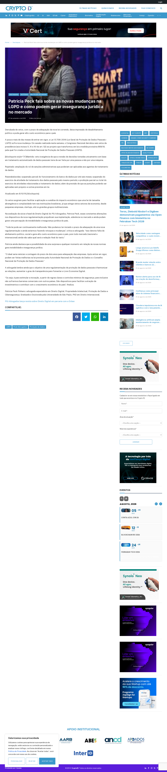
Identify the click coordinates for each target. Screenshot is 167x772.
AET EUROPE (136, 133)
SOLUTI (123, 158)
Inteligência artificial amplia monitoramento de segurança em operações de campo (148, 321)
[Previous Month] (156, 503)
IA (43, 15)
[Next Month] (160, 503)
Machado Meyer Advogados (132, 148)
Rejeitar (32, 761)
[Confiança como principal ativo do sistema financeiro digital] (127, 295)
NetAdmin (150, 148)
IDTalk (55, 15)
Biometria (89, 15)
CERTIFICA (154, 133)
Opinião (151, 15)
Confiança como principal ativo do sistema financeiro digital (148, 292)
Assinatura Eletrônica (73, 15)
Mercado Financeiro (127, 15)
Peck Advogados (20, 327)
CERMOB (124, 138)
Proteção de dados (37, 327)
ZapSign (157, 163)
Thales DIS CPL (127, 163)
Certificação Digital (101, 15)
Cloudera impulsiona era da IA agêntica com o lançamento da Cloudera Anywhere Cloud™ (149, 306)
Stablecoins (115, 15)
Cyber (63, 15)
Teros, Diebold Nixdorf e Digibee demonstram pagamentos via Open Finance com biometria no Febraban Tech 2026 (141, 216)
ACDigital (125, 133)
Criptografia (29, 15)
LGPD (8, 327)
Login (160, 2)
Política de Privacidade (17, 751)
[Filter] (126, 498)
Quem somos (107, 8)
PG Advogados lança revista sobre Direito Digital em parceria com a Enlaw (40, 301)
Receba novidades (127, 8)
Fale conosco (148, 8)
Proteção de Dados (38, 94)
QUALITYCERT (148, 153)
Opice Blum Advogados (130, 153)
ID (38, 15)
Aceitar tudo (47, 761)
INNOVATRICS (131, 143)
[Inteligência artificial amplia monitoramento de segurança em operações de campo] (127, 323)
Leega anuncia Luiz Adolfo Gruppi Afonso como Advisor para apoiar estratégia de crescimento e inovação (148, 249)
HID (122, 143)
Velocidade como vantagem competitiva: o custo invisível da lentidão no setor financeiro (148, 234)
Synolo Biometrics (137, 158)
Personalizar (16, 761)
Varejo (142, 15)
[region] (32, 750)
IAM (48, 15)
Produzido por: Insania (13, 768)
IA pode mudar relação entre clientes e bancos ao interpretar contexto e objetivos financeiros (148, 263)
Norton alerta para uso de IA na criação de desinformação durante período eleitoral (149, 278)
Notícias (24, 94)
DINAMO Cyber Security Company (143, 138)
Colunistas (125, 168)
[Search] (161, 8)
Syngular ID (152, 158)
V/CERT (147, 163)
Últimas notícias (87, 8)
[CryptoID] (19, 8)
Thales (138, 163)
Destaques (13, 94)
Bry (145, 133)
